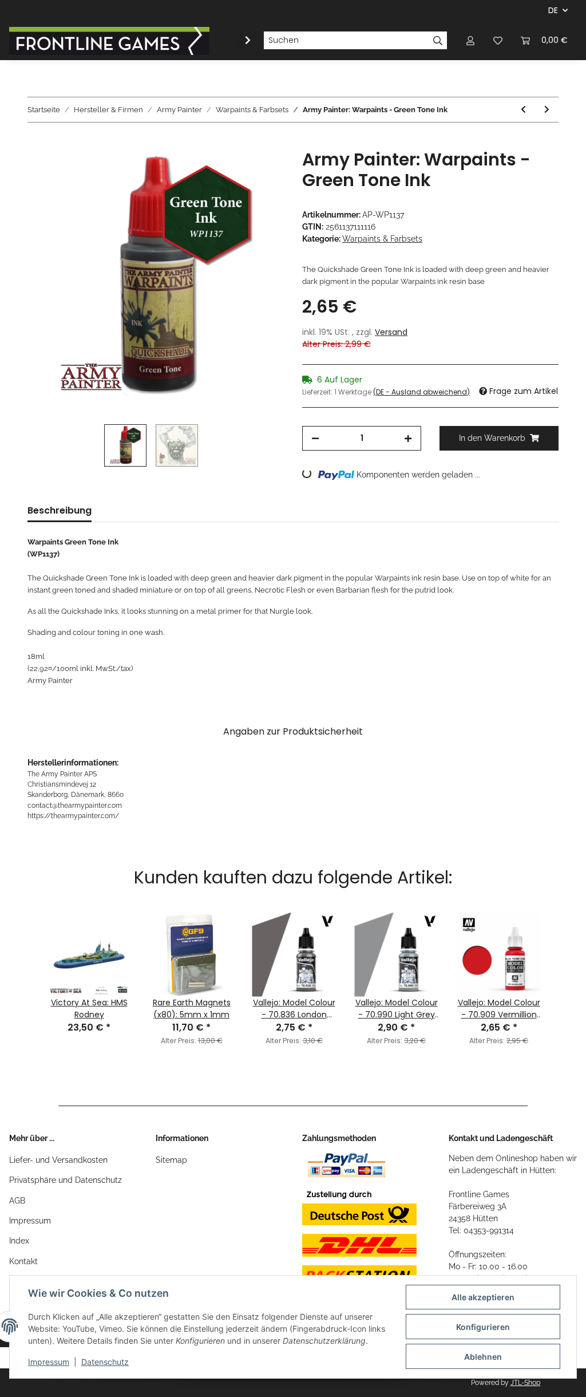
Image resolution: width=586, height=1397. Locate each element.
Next (562, 964)
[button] (470, 40)
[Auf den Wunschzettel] (259, 171)
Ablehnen (483, 1357)
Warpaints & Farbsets (382, 238)
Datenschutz (105, 1362)
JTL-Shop (525, 1383)
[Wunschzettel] (498, 40)
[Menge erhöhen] (408, 438)
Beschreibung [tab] (59, 510)
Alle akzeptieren (483, 1297)
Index (19, 1240)
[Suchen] (438, 40)
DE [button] (553, 10)
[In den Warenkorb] (36, 143)
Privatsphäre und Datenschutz (65, 1180)
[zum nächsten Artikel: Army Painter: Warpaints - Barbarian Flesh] (547, 109)
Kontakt (23, 1261)
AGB (17, 1200)
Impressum (30, 1220)
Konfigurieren (483, 1327)
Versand (391, 332)
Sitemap (171, 1160)
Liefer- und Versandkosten (58, 1160)
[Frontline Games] (109, 40)
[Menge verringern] (315, 438)
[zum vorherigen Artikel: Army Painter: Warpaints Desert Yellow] (523, 109)
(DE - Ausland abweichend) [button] (421, 392)
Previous (23, 964)
